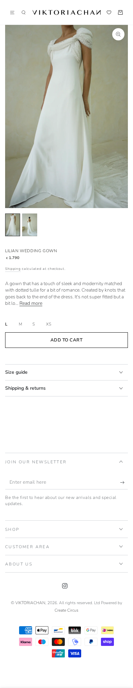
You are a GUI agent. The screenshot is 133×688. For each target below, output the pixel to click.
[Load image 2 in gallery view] (29, 224)
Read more (30, 303)
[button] (23, 12)
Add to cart (66, 340)
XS (48, 324)
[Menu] (14, 12)
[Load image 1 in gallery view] (12, 224)
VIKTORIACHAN (30, 603)
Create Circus (66, 610)
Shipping (13, 268)
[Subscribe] (124, 482)
